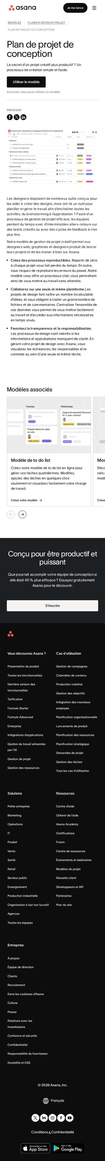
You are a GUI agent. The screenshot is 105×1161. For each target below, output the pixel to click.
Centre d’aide (65, 806)
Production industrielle (23, 895)
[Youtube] (70, 1118)
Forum (60, 842)
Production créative (69, 684)
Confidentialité (18, 1044)
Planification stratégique (72, 744)
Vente (11, 851)
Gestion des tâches (69, 761)
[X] (35, 1118)
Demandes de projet (69, 752)
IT (9, 833)
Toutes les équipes (20, 922)
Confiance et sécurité (22, 1035)
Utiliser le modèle (26, 82)
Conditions (39, 1132)
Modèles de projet (68, 869)
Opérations (15, 824)
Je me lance (75, 7)
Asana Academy (67, 824)
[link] (14, 23)
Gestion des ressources (23, 767)
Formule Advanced (20, 717)
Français (57, 1100)
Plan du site (64, 904)
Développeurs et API (69, 886)
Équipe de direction (21, 967)
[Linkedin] (44, 1118)
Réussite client (66, 877)
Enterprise (14, 726)
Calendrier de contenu (71, 675)
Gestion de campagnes (71, 666)
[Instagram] (52, 1118)
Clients (12, 976)
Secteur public (17, 877)
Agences (14, 913)
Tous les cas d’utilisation (72, 770)
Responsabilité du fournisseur (28, 1053)
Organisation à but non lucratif (28, 904)
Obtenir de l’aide (67, 815)
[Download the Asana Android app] (67, 1148)
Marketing (14, 815)
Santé (11, 859)
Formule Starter (18, 708)
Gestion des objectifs (70, 693)
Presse (12, 1011)
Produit (12, 842)
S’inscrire (52, 606)
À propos (14, 958)
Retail (11, 869)
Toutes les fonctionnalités (25, 675)
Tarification (15, 699)
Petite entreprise (19, 806)
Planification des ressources (75, 735)
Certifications (65, 833)
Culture (13, 1002)
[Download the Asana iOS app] (35, 1148)
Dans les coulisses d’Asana (26, 994)
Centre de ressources (70, 851)
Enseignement (17, 886)
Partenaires (64, 895)
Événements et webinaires (74, 859)
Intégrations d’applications (25, 735)
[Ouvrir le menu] (94, 8)
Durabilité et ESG (19, 1062)
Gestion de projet (19, 759)
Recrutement (16, 984)
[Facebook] (61, 1118)
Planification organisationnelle (76, 717)
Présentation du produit (23, 666)
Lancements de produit (71, 726)
